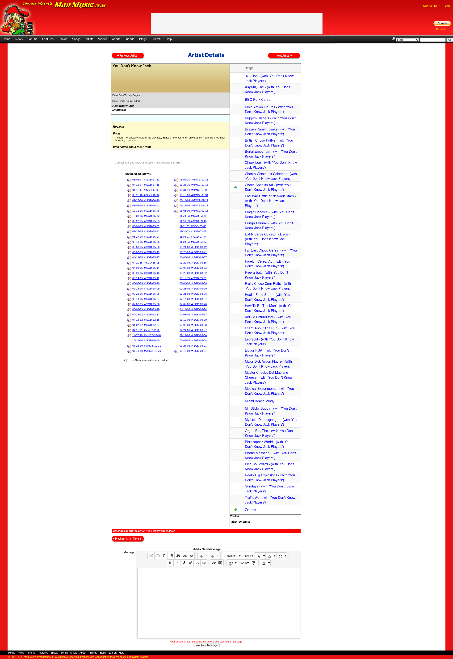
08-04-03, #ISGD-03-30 (193, 283)
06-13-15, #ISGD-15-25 (145, 241)
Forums (32, 39)
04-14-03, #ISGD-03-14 (193, 309)
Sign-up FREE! (431, 5)
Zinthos (250, 509)
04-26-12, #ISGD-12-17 (145, 314)
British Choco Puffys (260, 140)
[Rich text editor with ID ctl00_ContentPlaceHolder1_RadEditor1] (219, 603)
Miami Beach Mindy (259, 400)
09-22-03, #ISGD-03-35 (193, 262)
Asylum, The (254, 86)
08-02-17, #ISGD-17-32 (145, 179)
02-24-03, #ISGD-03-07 (193, 330)
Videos (102, 39)
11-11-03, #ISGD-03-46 (193, 226)
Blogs (143, 39)
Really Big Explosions (261, 474)
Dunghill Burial (256, 222)
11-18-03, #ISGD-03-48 (193, 221)
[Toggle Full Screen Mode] (253, 563)
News (19, 39)
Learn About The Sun (261, 327)
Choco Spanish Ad (259, 184)
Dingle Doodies (256, 211)
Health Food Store (259, 294)
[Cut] (151, 555)
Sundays (251, 485)
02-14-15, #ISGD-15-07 (145, 299)
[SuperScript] (190, 563)
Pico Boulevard (256, 463)
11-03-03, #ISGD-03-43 (193, 241)
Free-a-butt (253, 272)
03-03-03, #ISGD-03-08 (193, 324)
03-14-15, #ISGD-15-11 (145, 278)
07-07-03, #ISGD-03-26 (193, 304)
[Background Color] (271, 556)
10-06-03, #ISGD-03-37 (193, 257)
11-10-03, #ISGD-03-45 (193, 231)
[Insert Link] (213, 563)
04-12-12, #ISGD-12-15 (145, 319)
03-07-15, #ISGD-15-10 (145, 283)
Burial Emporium (257, 151)
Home (6, 39)
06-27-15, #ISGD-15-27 (145, 236)
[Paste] (164, 555)
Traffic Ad (252, 497)
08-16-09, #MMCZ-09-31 (194, 195)
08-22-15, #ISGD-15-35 (145, 221)
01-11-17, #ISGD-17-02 (145, 190)
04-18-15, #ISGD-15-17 (145, 257)
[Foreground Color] (260, 556)
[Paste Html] (171, 555)
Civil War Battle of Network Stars (269, 195)
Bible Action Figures (260, 106)
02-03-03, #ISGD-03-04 (193, 340)
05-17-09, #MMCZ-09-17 (194, 205)
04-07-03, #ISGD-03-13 (193, 314)
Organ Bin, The (256, 430)
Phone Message (257, 452)
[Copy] (158, 555)
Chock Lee (253, 162)
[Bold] (170, 563)
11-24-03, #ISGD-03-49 (193, 215)
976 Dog (251, 75)
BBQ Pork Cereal (258, 99)
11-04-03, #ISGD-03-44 (193, 236)
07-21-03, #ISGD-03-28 (193, 293)
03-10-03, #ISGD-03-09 (193, 319)
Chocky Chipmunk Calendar (266, 173)
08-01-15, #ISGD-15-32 (145, 226)
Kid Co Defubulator (259, 316)
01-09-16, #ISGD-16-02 (145, 205)
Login (447, 5)
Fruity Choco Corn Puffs (263, 283)
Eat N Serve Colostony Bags (266, 233)
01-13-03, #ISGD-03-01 (193, 350)
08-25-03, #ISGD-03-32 (193, 273)
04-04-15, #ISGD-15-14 (145, 267)
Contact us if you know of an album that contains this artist (148, 162)
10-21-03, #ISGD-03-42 (193, 247)
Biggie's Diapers (257, 117)
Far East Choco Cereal (262, 250)
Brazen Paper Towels (261, 128)
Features (48, 39)
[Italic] (177, 563)
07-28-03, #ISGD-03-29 (193, 288)
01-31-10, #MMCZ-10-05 (194, 190)
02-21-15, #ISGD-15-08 (145, 293)
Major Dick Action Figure (263, 361)
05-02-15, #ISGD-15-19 (145, 252)
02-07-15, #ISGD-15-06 (145, 304)
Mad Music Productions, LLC (40, 656)
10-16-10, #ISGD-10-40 (145, 340)
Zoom (243, 563)
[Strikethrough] (204, 563)
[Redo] (213, 555)
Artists (89, 39)
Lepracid (251, 338)
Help (169, 39)
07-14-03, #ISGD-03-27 (193, 299)
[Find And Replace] (178, 555)
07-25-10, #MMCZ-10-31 (146, 345)
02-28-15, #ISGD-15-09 (145, 288)
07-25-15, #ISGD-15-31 (145, 231)
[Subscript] (197, 563)
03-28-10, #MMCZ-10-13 (194, 184)
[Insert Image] (220, 563)
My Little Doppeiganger (262, 419)
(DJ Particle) (129, 140)
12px (248, 556)
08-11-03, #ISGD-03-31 (193, 278)
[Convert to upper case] (191, 555)
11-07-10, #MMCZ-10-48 (146, 335)
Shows (63, 39)
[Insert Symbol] (282, 556)
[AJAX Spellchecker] (232, 563)
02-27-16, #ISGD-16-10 (145, 200)
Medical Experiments (260, 388)
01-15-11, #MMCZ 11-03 (146, 330)
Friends (129, 39)
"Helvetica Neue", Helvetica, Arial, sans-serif (232, 556)
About (116, 39)
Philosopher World (259, 441)
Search (156, 39)
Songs (76, 39)
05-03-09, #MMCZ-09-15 (194, 210)
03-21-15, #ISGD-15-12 (145, 273)
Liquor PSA (253, 350)
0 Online (441, 29)
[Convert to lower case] (184, 555)
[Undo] (203, 555)
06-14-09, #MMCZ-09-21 (194, 200)
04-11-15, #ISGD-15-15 (145, 262)
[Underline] (183, 563)
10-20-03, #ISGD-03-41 (193, 252)
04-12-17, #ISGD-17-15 (145, 184)
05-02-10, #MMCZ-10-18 (194, 179)
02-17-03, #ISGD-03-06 (193, 335)
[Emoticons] (265, 563)
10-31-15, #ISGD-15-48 (145, 210)
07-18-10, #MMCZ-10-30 (146, 350)
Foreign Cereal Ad (259, 261)
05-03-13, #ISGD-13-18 (145, 309)
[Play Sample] (236, 188)
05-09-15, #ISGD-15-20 (145, 247)
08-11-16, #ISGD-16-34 (145, 195)
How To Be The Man (260, 305)
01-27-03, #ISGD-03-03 (193, 345)
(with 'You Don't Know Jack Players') (269, 78)
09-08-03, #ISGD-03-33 (193, 267)
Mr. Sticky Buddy (257, 408)
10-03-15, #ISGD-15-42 (145, 215)
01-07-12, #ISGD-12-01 (145, 324)
